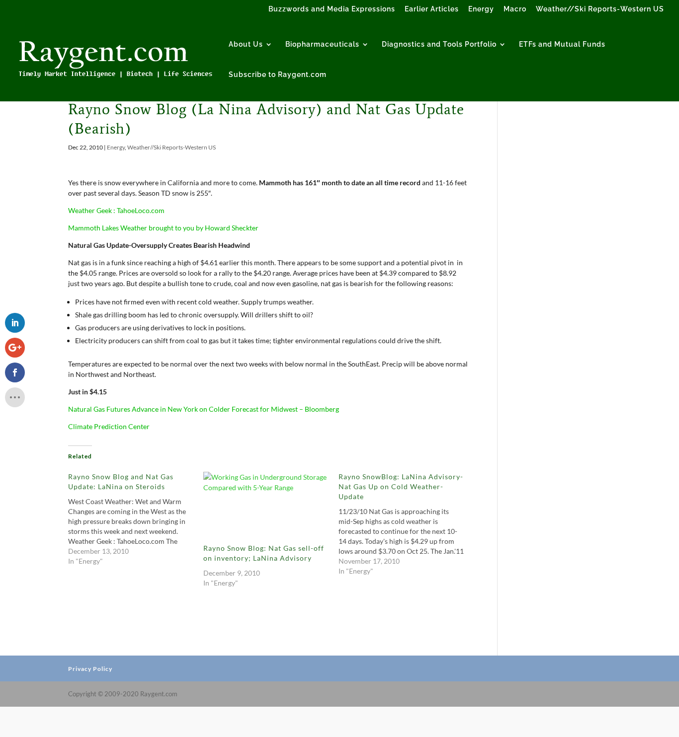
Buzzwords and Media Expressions (331, 9)
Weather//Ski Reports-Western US (600, 9)
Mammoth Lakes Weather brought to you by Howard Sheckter (163, 227)
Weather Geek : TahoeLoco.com (116, 210)
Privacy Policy (90, 668)
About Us (246, 44)
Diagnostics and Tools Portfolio (439, 44)
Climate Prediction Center (109, 426)
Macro (515, 9)
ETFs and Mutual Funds (562, 44)
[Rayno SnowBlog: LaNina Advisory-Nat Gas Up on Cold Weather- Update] (406, 524)
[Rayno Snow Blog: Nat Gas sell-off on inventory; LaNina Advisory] (266, 507)
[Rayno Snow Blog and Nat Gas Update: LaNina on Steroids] (135, 519)
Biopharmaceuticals (322, 44)
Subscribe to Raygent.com (278, 74)
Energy (481, 9)
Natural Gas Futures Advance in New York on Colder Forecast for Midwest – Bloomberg (203, 409)
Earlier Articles (432, 9)
